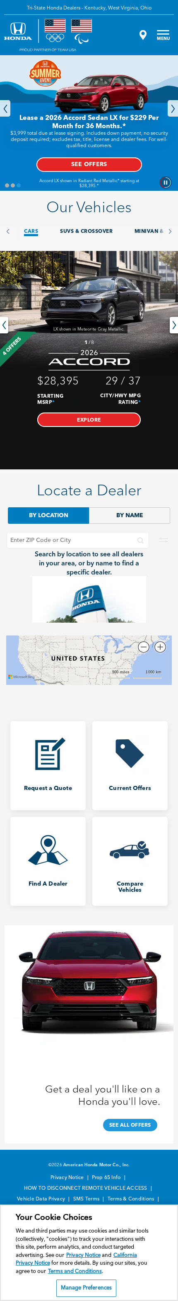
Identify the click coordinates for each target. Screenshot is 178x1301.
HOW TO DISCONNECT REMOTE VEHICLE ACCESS (86, 1188)
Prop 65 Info (107, 1177)
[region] (89, 1253)
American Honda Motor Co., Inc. (96, 1165)
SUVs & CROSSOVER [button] (86, 231)
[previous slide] (4, 325)
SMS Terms (87, 1199)
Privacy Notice (68, 1177)
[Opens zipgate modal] (142, 35)
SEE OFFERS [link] (89, 164)
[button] (89, 420)
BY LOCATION (48, 515)
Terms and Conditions (75, 1271)
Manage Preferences (86, 1288)
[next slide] (174, 325)
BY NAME (129, 515)
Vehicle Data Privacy (41, 1199)
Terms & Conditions (132, 1199)
